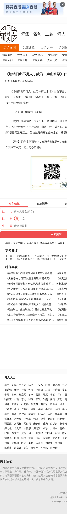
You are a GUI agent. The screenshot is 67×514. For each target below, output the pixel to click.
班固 (16, 438)
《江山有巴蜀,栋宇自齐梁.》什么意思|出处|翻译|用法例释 (36, 320)
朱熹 (45, 399)
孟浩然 (56, 385)
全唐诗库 (58, 497)
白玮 (23, 443)
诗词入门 (7, 60)
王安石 (39, 385)
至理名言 (31, 243)
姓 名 (7, 211)
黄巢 (31, 438)
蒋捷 (40, 409)
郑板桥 (15, 404)
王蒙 (64, 438)
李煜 (6, 394)
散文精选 (37, 55)
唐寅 (52, 399)
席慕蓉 (58, 414)
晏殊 (64, 390)
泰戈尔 (46, 438)
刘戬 (16, 399)
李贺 (52, 394)
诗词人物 (37, 60)
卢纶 (6, 404)
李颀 (16, 409)
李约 (23, 399)
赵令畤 (63, 423)
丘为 (45, 423)
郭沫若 (41, 414)
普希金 (17, 419)
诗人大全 (9, 377)
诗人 (61, 34)
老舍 (31, 443)
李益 (6, 414)
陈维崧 (8, 448)
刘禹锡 (8, 390)
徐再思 (27, 428)
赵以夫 (53, 423)
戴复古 (15, 433)
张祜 (26, 448)
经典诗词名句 (47, 243)
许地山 (15, 443)
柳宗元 (29, 111)
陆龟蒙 (27, 419)
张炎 (6, 433)
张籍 (14, 414)
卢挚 (45, 428)
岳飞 (38, 399)
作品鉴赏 (52, 55)
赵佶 (23, 438)
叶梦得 (39, 433)
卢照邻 (25, 409)
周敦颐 (53, 404)
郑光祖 (8, 428)
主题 (49, 34)
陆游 (31, 385)
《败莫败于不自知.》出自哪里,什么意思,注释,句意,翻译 (35, 289)
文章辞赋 (28, 47)
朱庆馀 (17, 448)
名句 (37, 34)
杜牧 (23, 390)
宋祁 (57, 409)
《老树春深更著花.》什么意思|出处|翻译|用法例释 (32, 283)
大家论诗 (52, 60)
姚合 (62, 404)
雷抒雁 (8, 419)
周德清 (37, 428)
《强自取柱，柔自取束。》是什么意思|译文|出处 (31, 309)
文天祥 (17, 423)
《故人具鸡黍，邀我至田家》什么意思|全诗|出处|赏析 (34, 294)
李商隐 (39, 390)
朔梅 (6, 443)
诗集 (25, 34)
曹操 (38, 394)
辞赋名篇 (7, 55)
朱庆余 (37, 423)
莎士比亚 (55, 448)
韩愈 (14, 394)
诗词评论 (22, 60)
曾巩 (43, 419)
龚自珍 (44, 404)
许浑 (31, 390)
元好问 (27, 423)
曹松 (62, 428)
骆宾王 (8, 399)
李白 (6, 385)
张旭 (57, 433)
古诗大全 (46, 47)
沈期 (23, 433)
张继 (31, 399)
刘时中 (53, 428)
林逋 (47, 390)
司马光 (8, 438)
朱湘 (50, 414)
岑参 (59, 394)
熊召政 (58, 443)
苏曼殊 (44, 448)
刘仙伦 (49, 433)
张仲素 (22, 414)
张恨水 (34, 448)
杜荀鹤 (25, 404)
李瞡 (33, 409)
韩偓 (35, 419)
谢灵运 (8, 423)
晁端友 (51, 419)
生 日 (7, 225)
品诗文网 (9, 47)
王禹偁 (56, 390)
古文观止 (22, 55)
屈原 (45, 394)
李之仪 (49, 409)
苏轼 (14, 385)
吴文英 (34, 404)
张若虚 (8, 409)
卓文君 (17, 428)
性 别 (7, 218)
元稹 (16, 390)
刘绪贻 (49, 443)
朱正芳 (39, 443)
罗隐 (59, 399)
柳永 (31, 394)
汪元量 (61, 419)
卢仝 (31, 433)
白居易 (22, 385)
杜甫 (47, 385)
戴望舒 (32, 414)
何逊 (38, 438)
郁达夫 (56, 438)
